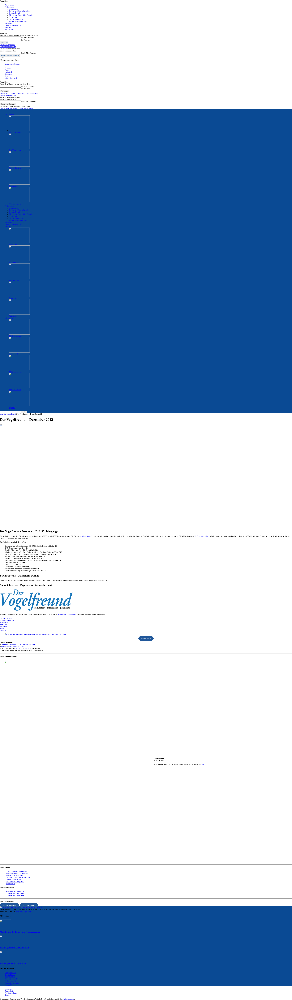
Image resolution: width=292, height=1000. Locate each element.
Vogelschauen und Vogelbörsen (17, 873)
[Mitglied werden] (19, 388)
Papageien (10, 977)
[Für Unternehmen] (19, 334)
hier (202, 764)
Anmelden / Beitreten (12, 64)
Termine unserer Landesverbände (18, 877)
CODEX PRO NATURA (15, 893)
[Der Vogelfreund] (19, 148)
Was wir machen (15, 204)
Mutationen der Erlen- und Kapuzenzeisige (20, 932)
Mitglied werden (15, 390)
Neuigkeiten (10, 973)
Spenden (8, 68)
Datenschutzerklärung (8, 47)
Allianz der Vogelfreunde (15, 891)
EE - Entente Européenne (15, 882)
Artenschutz (13, 9)
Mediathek (8, 72)
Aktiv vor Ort (14, 354)
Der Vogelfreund (15, 150)
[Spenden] (19, 406)
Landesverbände (15, 132)
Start (1, 414)
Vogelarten (13, 316)
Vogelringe (8, 23)
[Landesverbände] (19, 130)
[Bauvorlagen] (19, 242)
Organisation (13, 186)
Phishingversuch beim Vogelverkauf (18, 644)
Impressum (8, 989)
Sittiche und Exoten (16, 19)
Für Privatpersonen (9, 905)
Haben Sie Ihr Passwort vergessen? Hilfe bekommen (19, 93)
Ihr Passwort (25, 40)
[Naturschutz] (19, 296)
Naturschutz (9, 27)
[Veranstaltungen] (19, 166)
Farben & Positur (12, 983)
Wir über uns (9, 5)
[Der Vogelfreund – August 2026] (5, 943)
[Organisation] (19, 184)
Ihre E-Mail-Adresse (28, 53)
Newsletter (8, 74)
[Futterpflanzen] (19, 260)
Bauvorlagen (13, 244)
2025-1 (18, 648)
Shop (6, 76)
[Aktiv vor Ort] (19, 352)
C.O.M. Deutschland (13, 880)
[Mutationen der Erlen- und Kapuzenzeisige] (5, 927)
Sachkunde (13, 17)
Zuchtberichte (14, 280)
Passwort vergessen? (7, 45)
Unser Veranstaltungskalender (16, 871)
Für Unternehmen (15, 336)
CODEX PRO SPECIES (15, 895)
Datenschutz (9, 991)
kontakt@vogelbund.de (24, 911)
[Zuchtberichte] (19, 278)
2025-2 (26, 648)
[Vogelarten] (19, 314)
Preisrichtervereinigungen (18, 21)
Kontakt (7, 995)
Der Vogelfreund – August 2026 (14, 947)
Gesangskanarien (15, 13)
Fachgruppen (9, 7)
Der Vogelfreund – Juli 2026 (13, 963)
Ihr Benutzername (27, 38)
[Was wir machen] (19, 202)
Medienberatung (68, 999)
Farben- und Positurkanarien (19, 11)
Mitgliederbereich (11, 78)
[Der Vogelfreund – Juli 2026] (5, 959)
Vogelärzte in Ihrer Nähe (14, 875)
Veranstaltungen (15, 168)
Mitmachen (9, 29)
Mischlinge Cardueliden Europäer (21, 15)
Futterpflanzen (14, 262)
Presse (7, 70)
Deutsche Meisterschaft (13, 25)
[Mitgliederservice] (19, 370)
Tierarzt (8, 985)
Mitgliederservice (15, 372)
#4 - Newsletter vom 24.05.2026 (12, 646)
